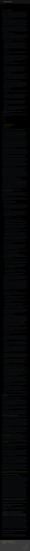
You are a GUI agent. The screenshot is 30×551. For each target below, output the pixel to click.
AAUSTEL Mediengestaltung (9, 542)
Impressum (26, 546)
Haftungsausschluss (25, 547)
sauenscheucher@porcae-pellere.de (9, 124)
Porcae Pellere (15, 542)
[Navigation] (2, 2)
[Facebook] (22, 5)
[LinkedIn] (24, 5)
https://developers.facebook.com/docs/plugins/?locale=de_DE (10, 415)
